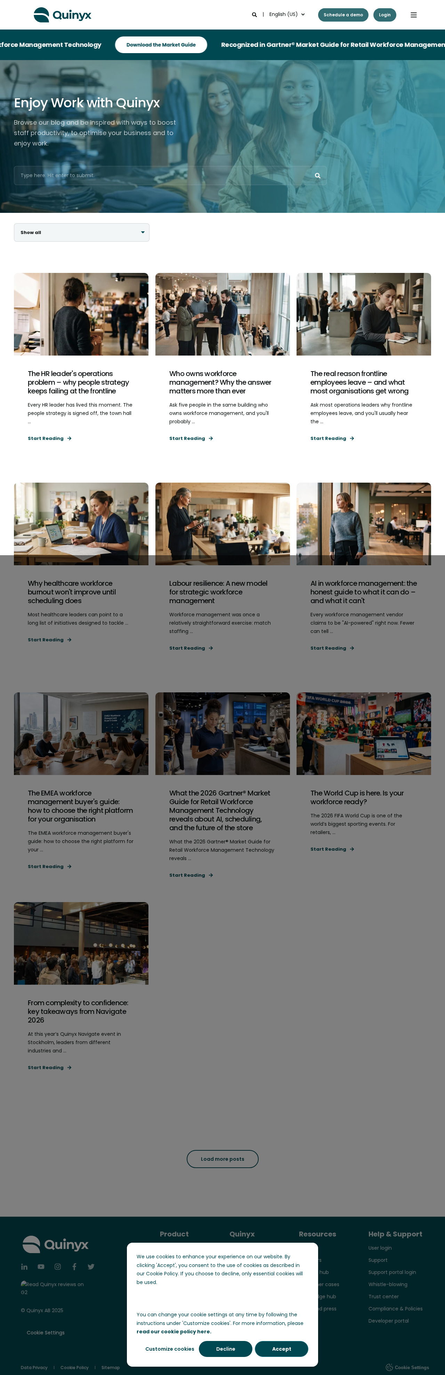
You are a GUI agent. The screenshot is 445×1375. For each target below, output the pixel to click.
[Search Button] (318, 175)
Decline (225, 1348)
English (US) (283, 14)
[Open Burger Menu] (414, 15)
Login (385, 15)
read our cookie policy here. (174, 1331)
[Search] (255, 14)
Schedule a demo (343, 15)
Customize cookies (169, 1348)
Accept (281, 1348)
